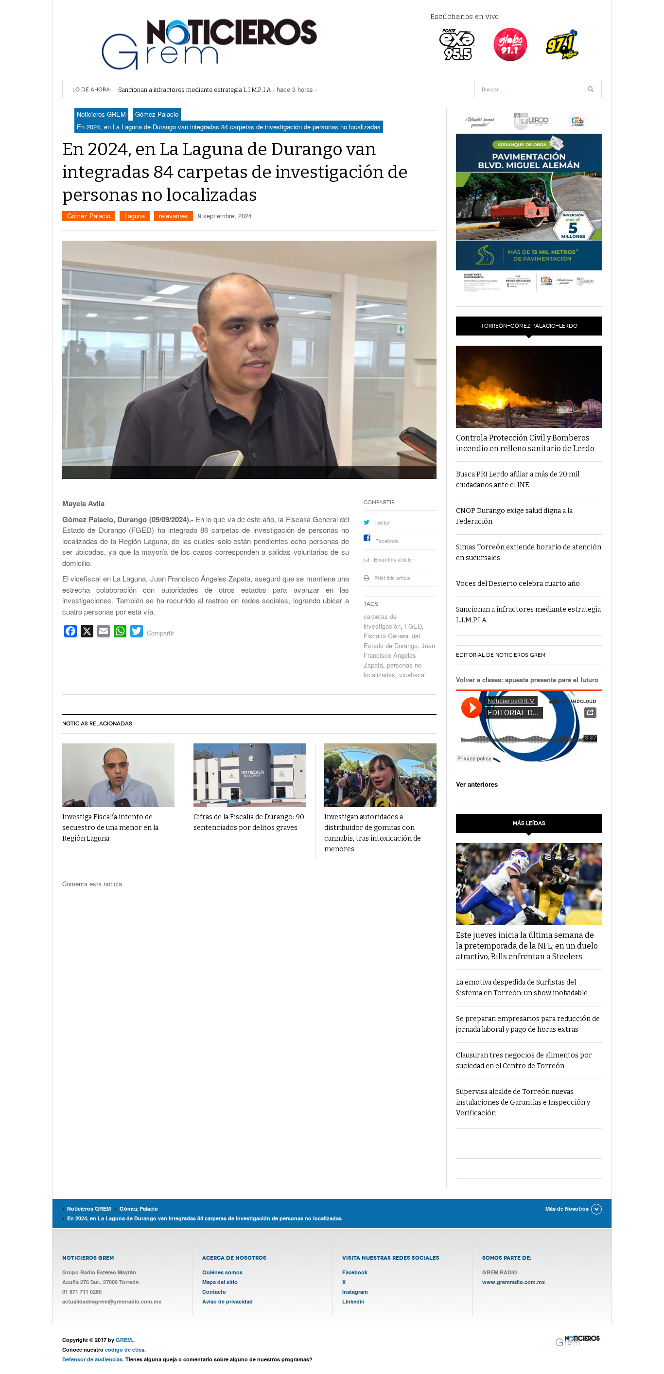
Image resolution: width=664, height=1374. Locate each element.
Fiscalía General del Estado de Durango (392, 640)
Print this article (392, 577)
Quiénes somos (222, 1272)
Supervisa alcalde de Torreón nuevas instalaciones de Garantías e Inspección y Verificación (523, 1102)
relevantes (173, 215)
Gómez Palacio (88, 215)
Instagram (355, 1291)
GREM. (124, 1339)
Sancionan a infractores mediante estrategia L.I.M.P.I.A (194, 90)
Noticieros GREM (208, 43)
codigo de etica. (125, 1349)
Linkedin (353, 1301)
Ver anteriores (477, 784)
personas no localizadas (392, 669)
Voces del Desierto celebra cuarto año (518, 584)
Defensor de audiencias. (93, 1359)
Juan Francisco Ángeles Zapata (399, 655)
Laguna (134, 215)
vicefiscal (412, 674)
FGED (413, 626)
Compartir (160, 632)
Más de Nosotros (567, 1208)
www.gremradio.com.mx (513, 1282)
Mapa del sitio (220, 1282)
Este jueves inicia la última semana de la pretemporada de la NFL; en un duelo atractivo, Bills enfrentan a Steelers (527, 946)
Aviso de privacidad (227, 1301)
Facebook (387, 541)
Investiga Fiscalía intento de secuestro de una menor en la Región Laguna (110, 828)
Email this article (393, 559)
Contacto (214, 1291)
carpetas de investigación (382, 621)
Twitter (382, 522)
